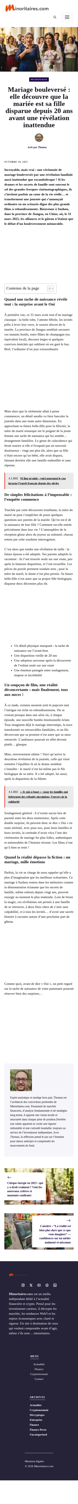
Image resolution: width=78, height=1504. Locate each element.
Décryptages (39, 80)
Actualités (36, 1405)
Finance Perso (38, 1429)
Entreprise (36, 1419)
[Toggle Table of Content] (48, 288)
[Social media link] (23, 1285)
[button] (55, 17)
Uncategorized (38, 1434)
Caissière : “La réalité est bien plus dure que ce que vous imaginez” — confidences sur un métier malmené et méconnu (55, 1234)
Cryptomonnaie (39, 1410)
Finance (39, 1369)
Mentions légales (34, 1461)
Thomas (42, 147)
